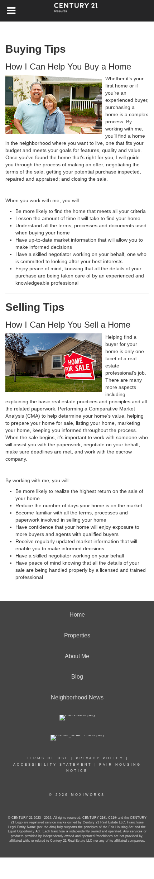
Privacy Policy (100, 758)
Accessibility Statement (52, 764)
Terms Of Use (47, 758)
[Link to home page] (77, 11)
